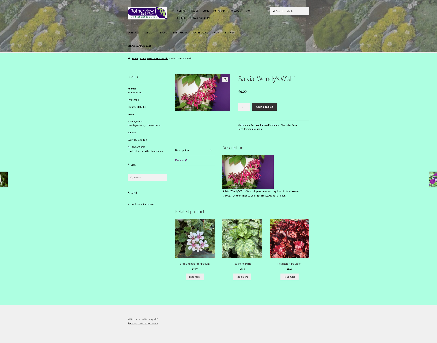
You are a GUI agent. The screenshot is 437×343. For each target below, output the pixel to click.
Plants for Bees (289, 125)
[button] (225, 79)
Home (135, 58)
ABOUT (194, 10)
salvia (258, 128)
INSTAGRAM (219, 10)
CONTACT (182, 10)
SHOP (248, 10)
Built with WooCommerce (143, 323)
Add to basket (264, 106)
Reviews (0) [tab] (181, 160)
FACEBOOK (235, 10)
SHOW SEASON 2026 (200, 17)
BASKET (181, 17)
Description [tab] (182, 150)
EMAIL (206, 10)
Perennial (249, 128)
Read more (194, 276)
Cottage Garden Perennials (154, 58)
